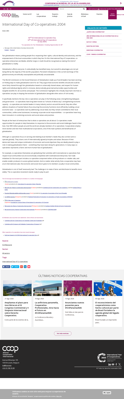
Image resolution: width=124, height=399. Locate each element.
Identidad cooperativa (95, 50)
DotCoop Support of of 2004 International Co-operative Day (21, 235)
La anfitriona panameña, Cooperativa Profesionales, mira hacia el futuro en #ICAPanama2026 (47, 307)
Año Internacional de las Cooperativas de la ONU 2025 (102, 37)
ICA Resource (7, 245)
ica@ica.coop (6, 365)
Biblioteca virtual (84, 15)
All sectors (6, 253)
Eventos (99, 14)
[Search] (84, 9)
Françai (12, 50)
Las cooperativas (41, 15)
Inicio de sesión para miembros (111, 9)
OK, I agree (107, 392)
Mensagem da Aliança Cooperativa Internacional (18, 206)
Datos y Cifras (92, 42)
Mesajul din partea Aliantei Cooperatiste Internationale (19, 209)
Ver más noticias (63, 333)
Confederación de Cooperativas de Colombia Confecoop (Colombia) (23, 220)
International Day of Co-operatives (15, 261)
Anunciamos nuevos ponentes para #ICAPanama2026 (74, 305)
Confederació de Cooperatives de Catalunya (55, 187)
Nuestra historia (93, 46)
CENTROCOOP (52, 209)
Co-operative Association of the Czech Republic (54, 193)
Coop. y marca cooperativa (96, 54)
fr (10, 9)
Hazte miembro (112, 14)
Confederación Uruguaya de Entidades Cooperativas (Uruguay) (22, 224)
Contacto (94, 9)
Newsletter (120, 14)
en (4, 9)
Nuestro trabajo (55, 15)
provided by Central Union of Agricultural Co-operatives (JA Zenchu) (30, 202)
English (7, 50)
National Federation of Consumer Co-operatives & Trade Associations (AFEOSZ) (50, 197)
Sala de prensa (69, 15)
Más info (59, 396)
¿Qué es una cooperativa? (96, 32)
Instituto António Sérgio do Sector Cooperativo (58, 206)
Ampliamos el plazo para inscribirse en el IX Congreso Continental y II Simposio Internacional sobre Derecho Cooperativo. (17, 309)
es (7, 9)
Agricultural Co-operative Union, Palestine (29, 184)
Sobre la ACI (27, 14)
